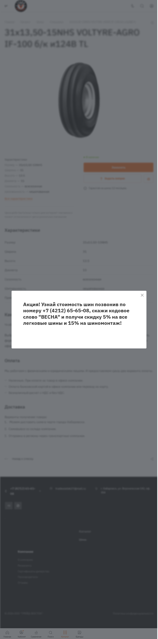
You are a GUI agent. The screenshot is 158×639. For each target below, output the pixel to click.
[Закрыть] (142, 295)
